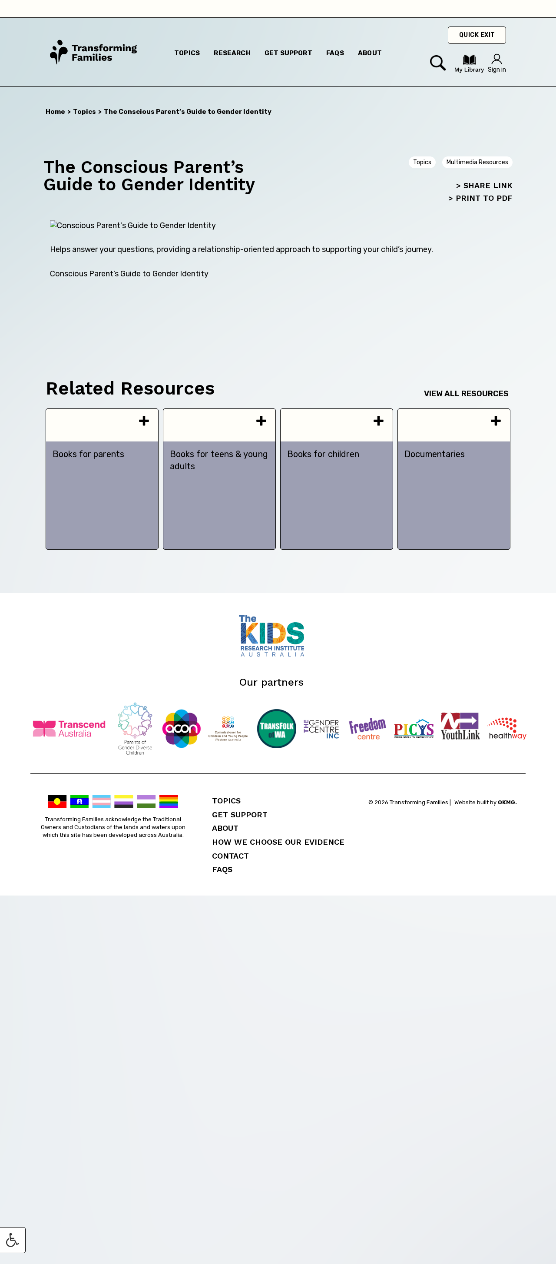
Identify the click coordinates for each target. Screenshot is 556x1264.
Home (55, 112)
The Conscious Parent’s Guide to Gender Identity (187, 112)
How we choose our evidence (278, 841)
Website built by (485, 802)
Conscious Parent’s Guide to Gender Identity (129, 274)
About (225, 828)
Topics (187, 53)
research (232, 53)
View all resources (466, 394)
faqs (335, 53)
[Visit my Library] (469, 71)
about (370, 53)
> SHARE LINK (484, 185)
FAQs (222, 869)
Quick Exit (477, 35)
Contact (230, 855)
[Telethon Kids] (278, 654)
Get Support (240, 814)
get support (288, 53)
